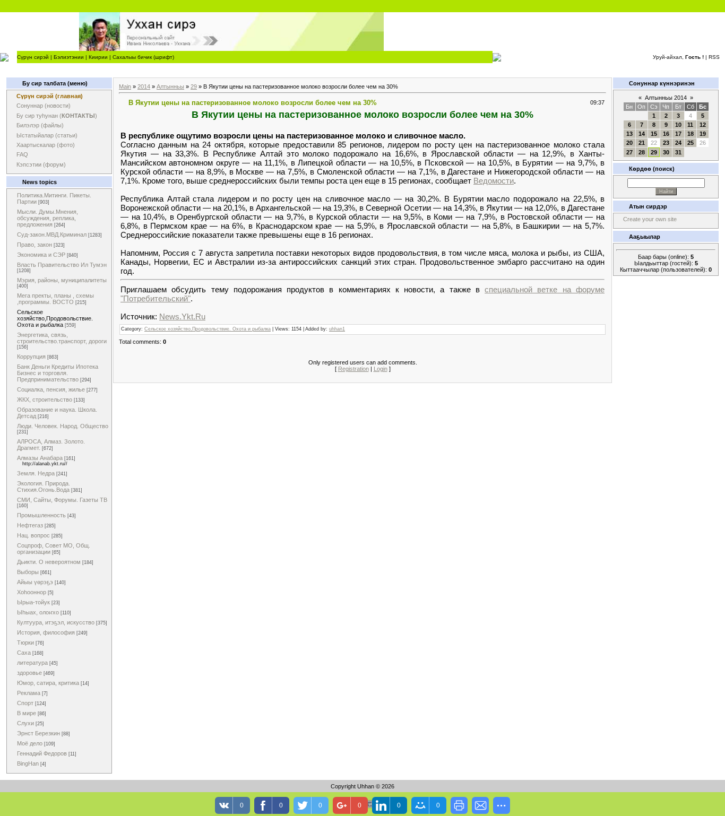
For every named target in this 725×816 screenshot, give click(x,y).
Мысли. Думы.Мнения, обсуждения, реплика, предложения (47, 218)
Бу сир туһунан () (56, 115)
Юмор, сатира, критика (48, 683)
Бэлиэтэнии (69, 57)
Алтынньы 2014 (666, 97)
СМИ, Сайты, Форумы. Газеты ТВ (62, 500)
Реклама (28, 693)
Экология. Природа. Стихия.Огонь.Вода (43, 486)
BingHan (28, 763)
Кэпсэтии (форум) (41, 164)
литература (32, 662)
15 (654, 134)
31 (678, 152)
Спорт (25, 703)
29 (194, 86)
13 (629, 134)
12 (703, 124)
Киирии (98, 57)
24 (678, 143)
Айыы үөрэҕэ (35, 582)
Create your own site (650, 219)
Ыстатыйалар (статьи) (46, 135)
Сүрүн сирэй (33, 57)
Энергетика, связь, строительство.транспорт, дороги (62, 338)
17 (678, 134)
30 (666, 152)
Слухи (25, 723)
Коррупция (31, 356)
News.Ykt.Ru (182, 316)
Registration (353, 369)
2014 (143, 86)
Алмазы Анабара (40, 458)
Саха (24, 652)
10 (678, 124)
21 (641, 143)
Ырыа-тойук (33, 602)
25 (690, 143)
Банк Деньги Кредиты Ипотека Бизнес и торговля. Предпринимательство (57, 373)
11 (690, 124)
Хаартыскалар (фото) (45, 145)
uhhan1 (337, 329)
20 (629, 143)
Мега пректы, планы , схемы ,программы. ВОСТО (55, 298)
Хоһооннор (31, 592)
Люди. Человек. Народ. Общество (62, 426)
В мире (26, 713)
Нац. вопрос (33, 535)
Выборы (28, 572)
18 (690, 134)
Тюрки (25, 642)
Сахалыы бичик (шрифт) (143, 57)
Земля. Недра (36, 473)
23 (666, 143)
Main (125, 86)
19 (703, 134)
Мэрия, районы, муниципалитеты (62, 280)
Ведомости (493, 180)
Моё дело (29, 743)
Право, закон (34, 244)
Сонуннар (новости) (43, 105)
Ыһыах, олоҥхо (38, 612)
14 (641, 134)
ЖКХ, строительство (44, 399)
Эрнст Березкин (38, 733)
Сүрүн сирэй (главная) (49, 96)
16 (666, 134)
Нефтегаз (30, 525)
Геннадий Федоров (42, 753)
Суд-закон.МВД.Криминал (52, 234)
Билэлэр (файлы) (40, 125)
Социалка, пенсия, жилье (51, 389)
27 (629, 152)
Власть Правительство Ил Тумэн (62, 265)
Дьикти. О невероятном (49, 562)
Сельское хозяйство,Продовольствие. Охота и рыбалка (55, 318)
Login (380, 369)
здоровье (29, 673)
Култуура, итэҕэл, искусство (55, 622)
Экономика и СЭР (41, 254)
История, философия (46, 632)
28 (641, 152)
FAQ (22, 154)
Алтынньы (170, 86)
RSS (714, 57)
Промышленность (41, 515)
